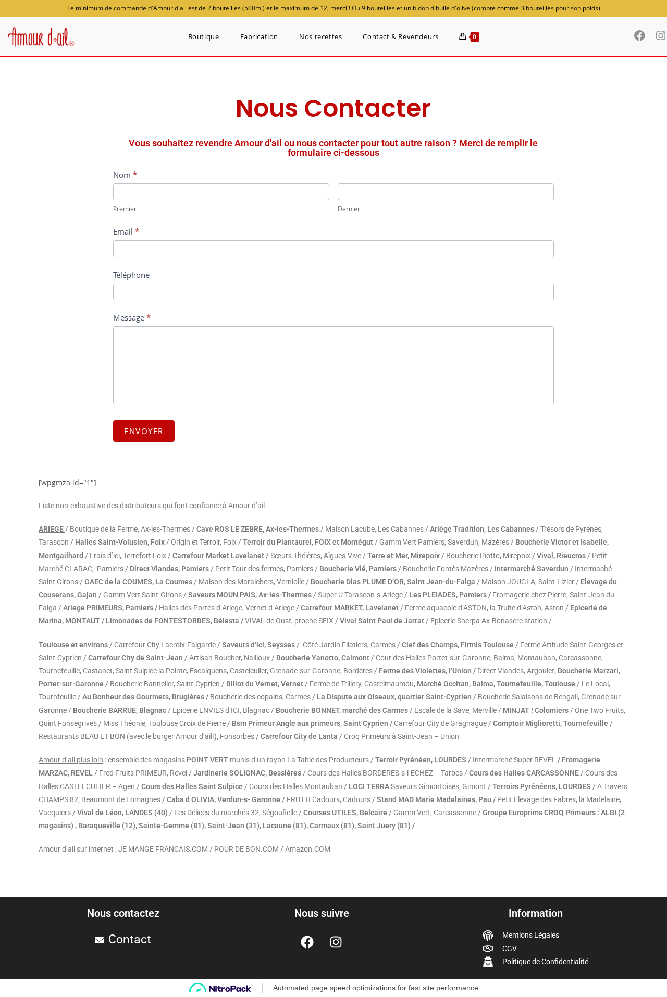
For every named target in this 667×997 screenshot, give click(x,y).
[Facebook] (307, 942)
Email (126, 231)
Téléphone (131, 274)
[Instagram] (336, 942)
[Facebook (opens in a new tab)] (642, 35)
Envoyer (144, 431)
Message (132, 317)
